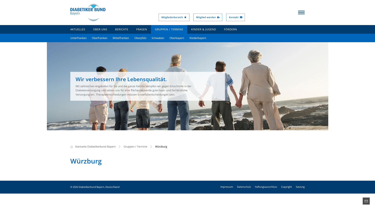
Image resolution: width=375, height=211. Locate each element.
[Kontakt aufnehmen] (366, 201)
